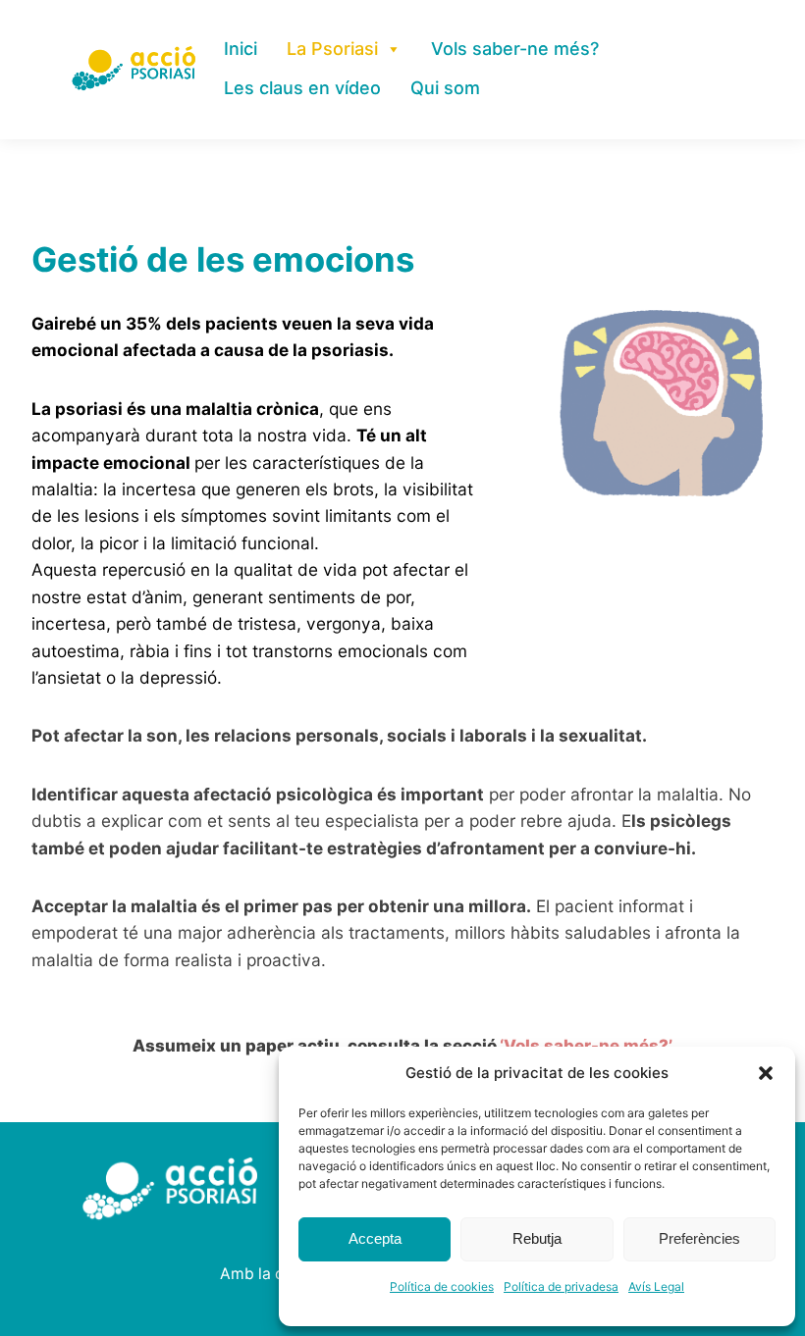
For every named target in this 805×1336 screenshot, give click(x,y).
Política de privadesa (561, 1286)
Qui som (445, 87)
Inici (240, 48)
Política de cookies (442, 1286)
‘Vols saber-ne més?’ (586, 1045)
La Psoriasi (332, 48)
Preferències (699, 1238)
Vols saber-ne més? (515, 48)
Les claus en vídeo (302, 87)
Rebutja (537, 1238)
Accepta (375, 1238)
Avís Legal (656, 1286)
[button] (766, 1073)
